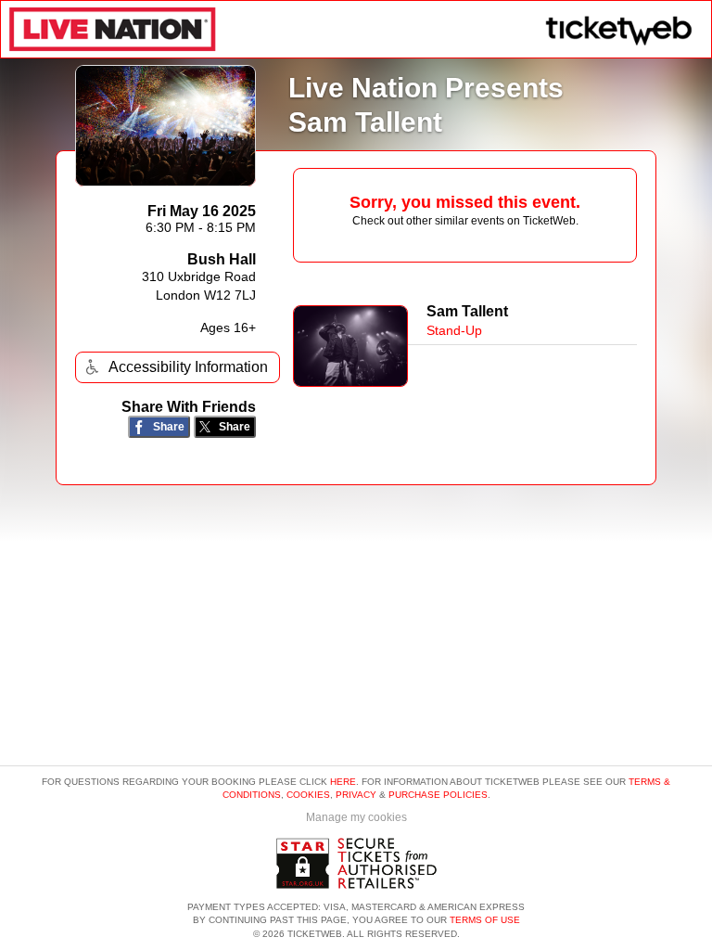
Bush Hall (221, 259)
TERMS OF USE (485, 920)
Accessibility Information (188, 367)
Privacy (356, 795)
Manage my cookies (356, 817)
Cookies (308, 795)
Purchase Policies (438, 795)
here (343, 782)
